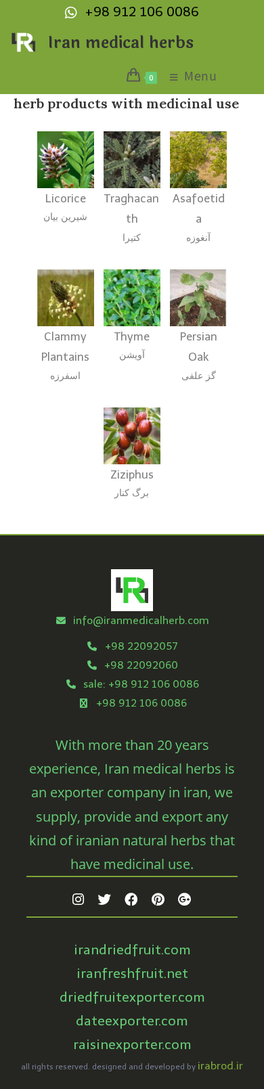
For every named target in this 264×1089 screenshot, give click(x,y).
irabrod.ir (220, 1065)
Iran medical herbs (120, 42)
